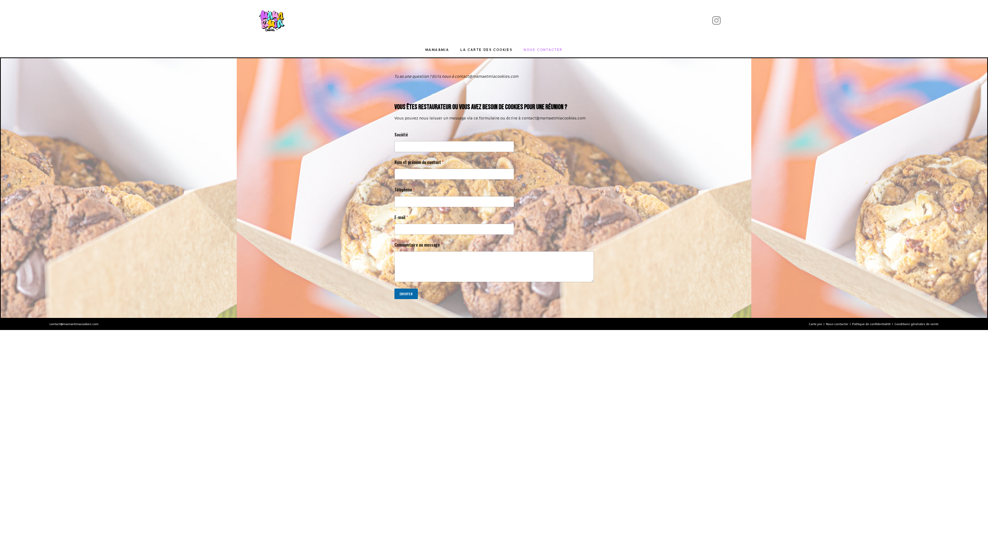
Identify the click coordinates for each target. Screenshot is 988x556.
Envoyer (406, 294)
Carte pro (815, 324)
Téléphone (404, 189)
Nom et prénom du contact (419, 162)
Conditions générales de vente (917, 324)
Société (401, 134)
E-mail (401, 217)
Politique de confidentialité (871, 324)
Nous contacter (837, 324)
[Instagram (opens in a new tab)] (716, 20)
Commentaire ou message (418, 244)
